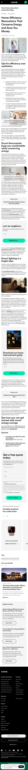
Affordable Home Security (6, 690)
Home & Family (11, 13)
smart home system (14, 214)
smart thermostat (6, 210)
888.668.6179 (13, 429)
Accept (21, 766)
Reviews (17, 681)
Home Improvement (14, 558)
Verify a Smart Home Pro (13, 735)
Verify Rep (3, 727)
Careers (17, 687)
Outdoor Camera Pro (5, 685)
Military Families (4, 725)
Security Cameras (5, 681)
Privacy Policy (17, 492)
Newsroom (18, 685)
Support (2, 719)
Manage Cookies (4, 729)
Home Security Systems (6, 679)
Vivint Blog (3, 13)
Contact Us (3, 721)
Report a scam (13, 744)
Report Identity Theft (12, 740)
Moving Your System (5, 723)
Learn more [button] (8, 623)
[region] (13, 766)
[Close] (2, 766)
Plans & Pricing (19, 698)
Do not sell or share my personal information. (8, 756)
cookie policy (10, 766)
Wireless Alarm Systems (6, 692)
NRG (2, 712)
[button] (1, 2)
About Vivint (18, 679)
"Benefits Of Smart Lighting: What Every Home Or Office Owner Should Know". (15, 445)
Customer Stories (19, 692)
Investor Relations (19, 694)
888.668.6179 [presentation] (25, 2)
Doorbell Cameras (5, 683)
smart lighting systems (8, 271)
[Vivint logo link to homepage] (14, 2)
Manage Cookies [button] (9, 767)
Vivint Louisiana (4, 706)
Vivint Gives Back (19, 690)
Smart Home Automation (6, 687)
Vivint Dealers (4, 708)
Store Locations (19, 683)
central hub (9, 311)
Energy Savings (5, 558)
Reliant (2, 710)
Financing (3, 700)
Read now (5, 597)
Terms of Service (10, 492)
